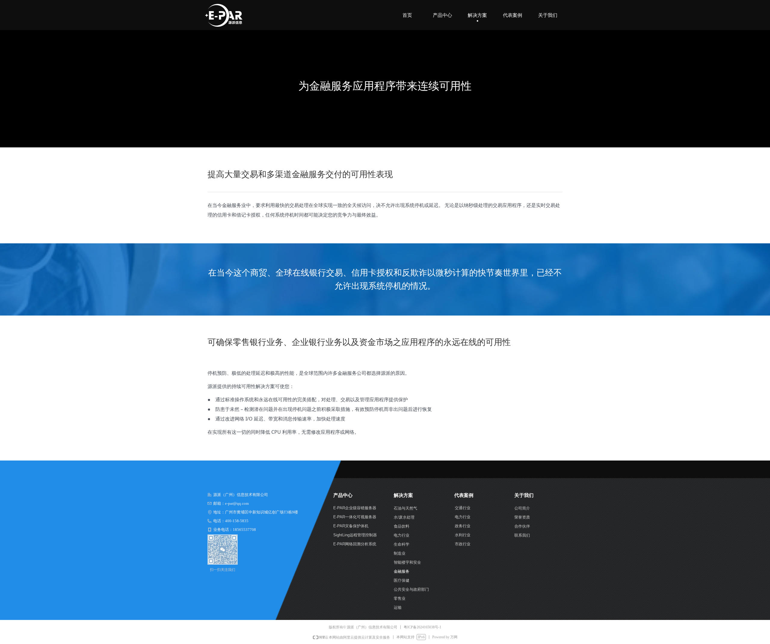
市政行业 (462, 544)
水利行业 (462, 535)
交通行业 (462, 508)
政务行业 (462, 526)
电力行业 (462, 517)
